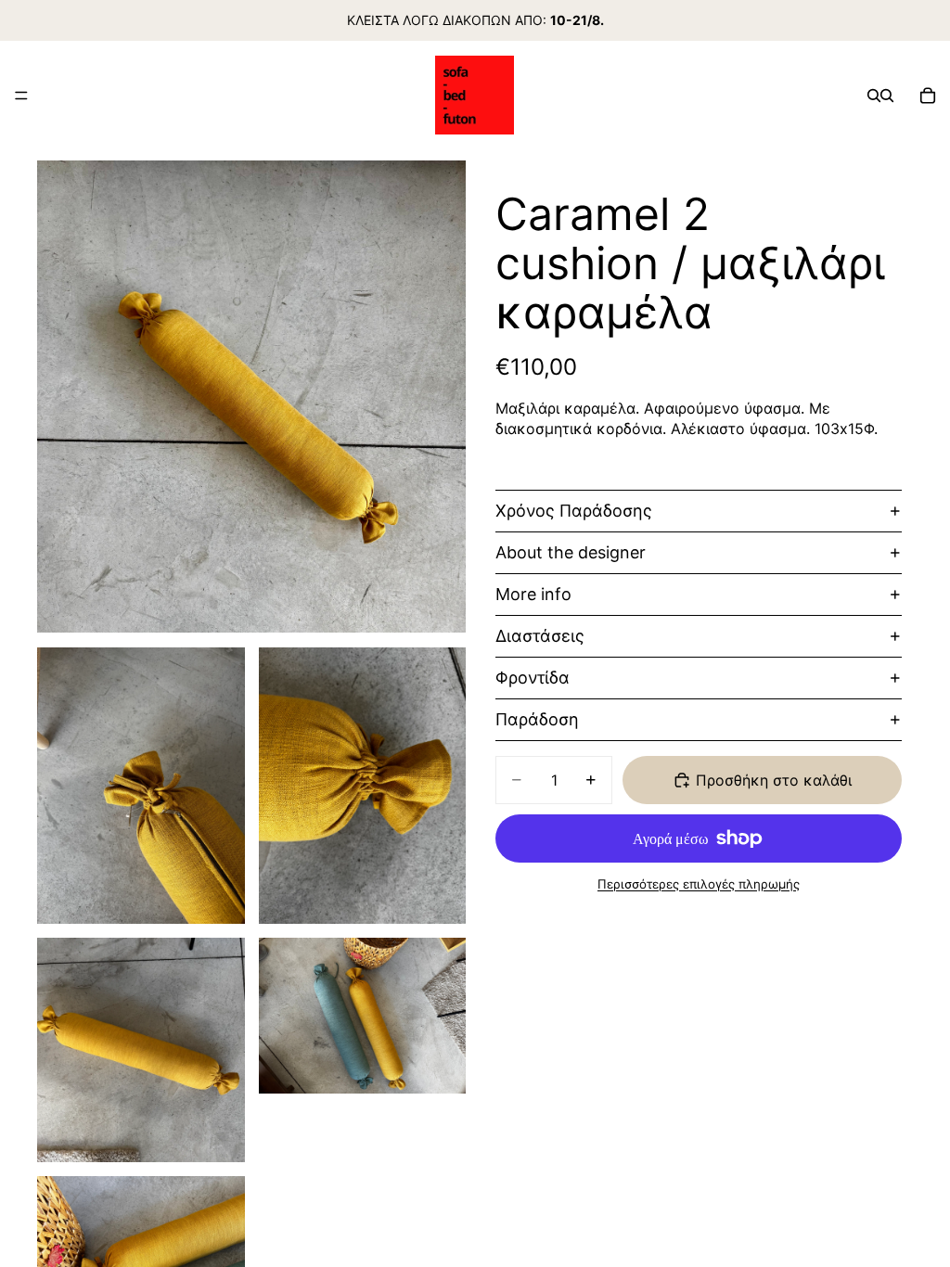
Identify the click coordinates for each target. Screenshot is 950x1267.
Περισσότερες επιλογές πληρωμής (698, 884)
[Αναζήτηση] (874, 95)
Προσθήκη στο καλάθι (774, 780)
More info (533, 594)
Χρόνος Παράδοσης (573, 510)
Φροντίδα (532, 677)
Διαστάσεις (539, 636)
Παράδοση (537, 719)
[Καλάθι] (927, 95)
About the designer (570, 552)
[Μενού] (21, 95)
